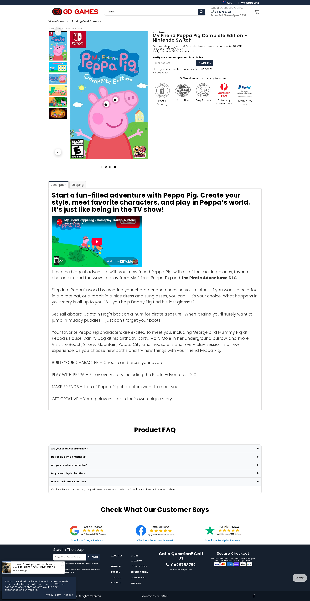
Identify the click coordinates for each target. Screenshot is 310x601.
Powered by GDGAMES (155, 596)
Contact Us (138, 577)
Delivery (116, 566)
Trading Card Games (85, 21)
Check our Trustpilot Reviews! (223, 540)
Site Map (136, 583)
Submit (93, 557)
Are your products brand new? (69, 448)
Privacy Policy (160, 72)
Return (115, 572)
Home (51, 28)
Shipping (78, 185)
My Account (250, 2)
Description (59, 185)
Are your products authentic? (69, 465)
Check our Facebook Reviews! (155, 540)
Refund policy (139, 572)
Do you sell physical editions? (69, 473)
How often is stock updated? (68, 481)
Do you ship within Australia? (68, 456)
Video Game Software (70, 28)
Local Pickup (139, 566)
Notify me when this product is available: (178, 57)
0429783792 (222, 12)
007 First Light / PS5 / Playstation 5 (34, 566)
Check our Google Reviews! (87, 540)
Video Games (57, 21)
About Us (117, 555)
